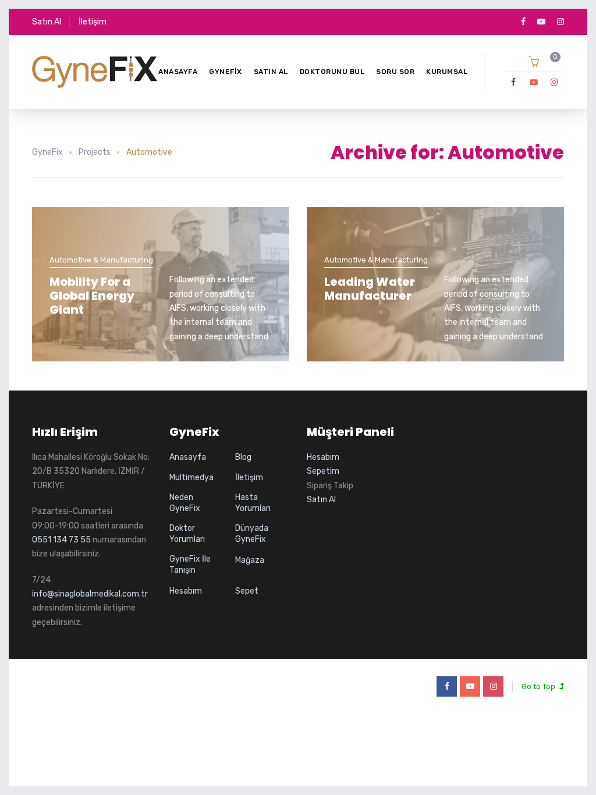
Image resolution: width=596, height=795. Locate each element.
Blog (243, 457)
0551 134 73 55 (61, 540)
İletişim (93, 22)
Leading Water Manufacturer (369, 289)
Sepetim (323, 471)
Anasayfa (177, 72)
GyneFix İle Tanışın (190, 565)
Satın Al (46, 22)
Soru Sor (395, 72)
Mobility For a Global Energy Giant (91, 296)
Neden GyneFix (184, 503)
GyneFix (225, 72)
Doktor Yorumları (187, 534)
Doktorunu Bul (332, 72)
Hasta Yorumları (253, 503)
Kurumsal (446, 72)
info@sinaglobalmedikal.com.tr (90, 594)
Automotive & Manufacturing (101, 259)
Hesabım (185, 591)
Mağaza (249, 560)
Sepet (246, 591)
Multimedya (191, 477)
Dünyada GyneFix (251, 534)
